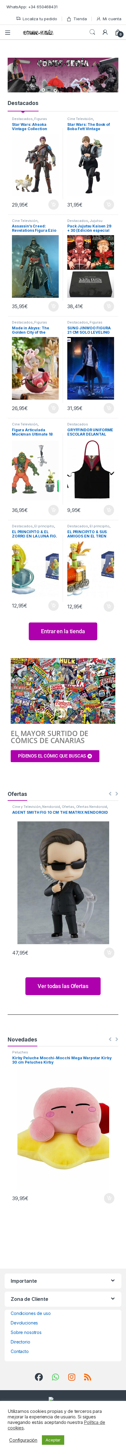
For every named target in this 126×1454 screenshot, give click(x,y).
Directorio (20, 1341)
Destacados (23, 103)
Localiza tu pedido (40, 18)
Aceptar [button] (53, 1439)
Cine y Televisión (26, 807)
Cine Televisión (80, 119)
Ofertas (68, 807)
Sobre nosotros (26, 1332)
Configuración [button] (23, 1440)
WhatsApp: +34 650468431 (31, 6)
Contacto (20, 1351)
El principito (44, 526)
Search (92, 32)
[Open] (10, 32)
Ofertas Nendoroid (91, 807)
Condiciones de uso (30, 1313)
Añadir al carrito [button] (52, 205)
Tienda (80, 18)
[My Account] (105, 32)
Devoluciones (24, 1322)
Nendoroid (51, 807)
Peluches (20, 1052)
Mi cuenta (112, 18)
